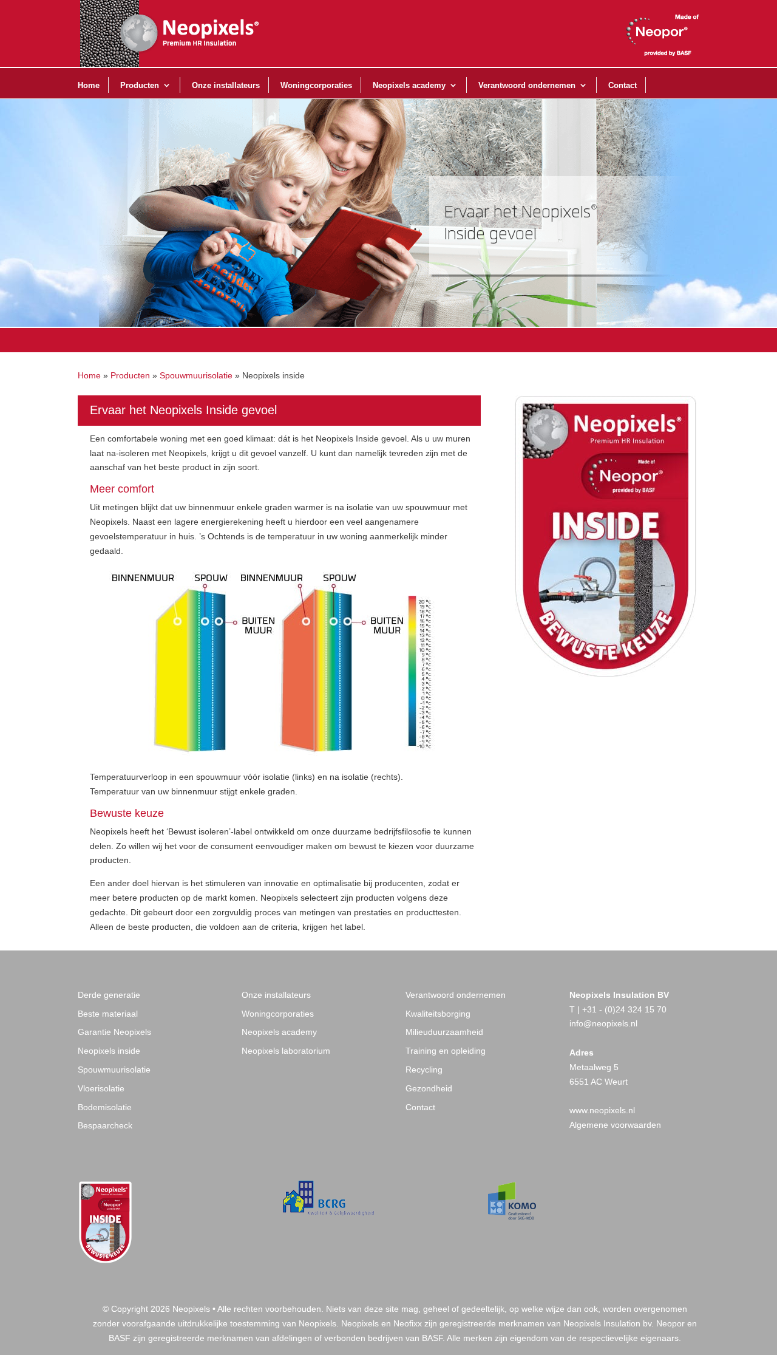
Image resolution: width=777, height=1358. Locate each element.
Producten (139, 85)
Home (89, 85)
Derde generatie (109, 995)
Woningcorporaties (316, 85)
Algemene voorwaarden (615, 1125)
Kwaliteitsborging (437, 1014)
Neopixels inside (109, 1051)
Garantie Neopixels (114, 1032)
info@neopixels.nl (603, 1023)
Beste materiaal (108, 1014)
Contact (622, 85)
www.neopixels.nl (602, 1110)
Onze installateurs (226, 85)
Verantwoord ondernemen (526, 85)
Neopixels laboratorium (286, 1051)
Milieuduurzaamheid (444, 1032)
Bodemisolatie (105, 1107)
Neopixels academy (409, 85)
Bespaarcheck (105, 1125)
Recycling (424, 1069)
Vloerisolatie (101, 1088)
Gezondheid (428, 1088)
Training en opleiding (445, 1051)
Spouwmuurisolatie (196, 375)
